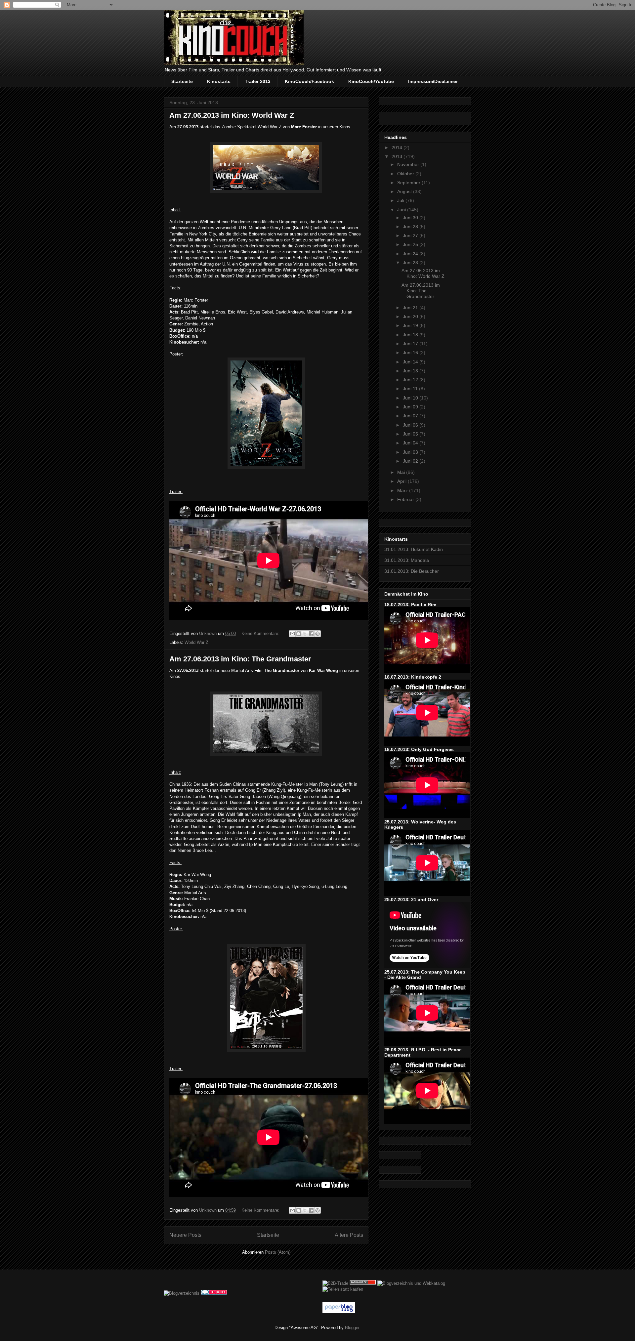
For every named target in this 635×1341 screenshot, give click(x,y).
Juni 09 (411, 406)
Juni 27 (411, 235)
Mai (401, 472)
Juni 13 (411, 370)
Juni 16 (411, 352)
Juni (402, 209)
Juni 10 (411, 397)
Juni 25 (411, 244)
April (402, 481)
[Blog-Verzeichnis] (214, 1293)
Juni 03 (411, 452)
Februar (406, 499)
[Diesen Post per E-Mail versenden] (292, 633)
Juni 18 (411, 334)
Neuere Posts (185, 1235)
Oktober (406, 173)
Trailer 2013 (258, 81)
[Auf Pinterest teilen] (317, 633)
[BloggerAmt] (181, 1293)
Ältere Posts (349, 1235)
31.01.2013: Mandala (406, 560)
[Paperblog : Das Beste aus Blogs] (338, 1311)
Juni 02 (411, 461)
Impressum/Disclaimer (433, 81)
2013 (397, 156)
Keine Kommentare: (261, 633)
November (408, 164)
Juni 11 (411, 388)
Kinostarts (219, 81)
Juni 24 (411, 253)
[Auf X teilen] (305, 633)
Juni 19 (411, 325)
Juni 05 (411, 434)
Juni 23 (411, 262)
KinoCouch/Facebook (309, 81)
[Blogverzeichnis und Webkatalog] (411, 1283)
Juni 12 (411, 379)
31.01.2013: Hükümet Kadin (413, 549)
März (403, 490)
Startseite (182, 81)
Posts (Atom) (277, 1252)
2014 (397, 147)
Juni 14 (411, 361)
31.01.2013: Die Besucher (411, 571)
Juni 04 (411, 442)
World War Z (196, 642)
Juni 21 (411, 307)
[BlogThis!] (298, 633)
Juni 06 (411, 425)
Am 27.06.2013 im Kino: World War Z (231, 115)
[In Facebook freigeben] (311, 633)
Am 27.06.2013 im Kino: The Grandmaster (240, 659)
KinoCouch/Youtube (371, 81)
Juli (401, 200)
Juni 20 (411, 316)
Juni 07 (411, 415)
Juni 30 (411, 217)
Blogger (352, 1327)
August (405, 191)
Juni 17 (411, 343)
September (409, 182)
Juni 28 (411, 226)
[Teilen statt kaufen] (342, 1289)
